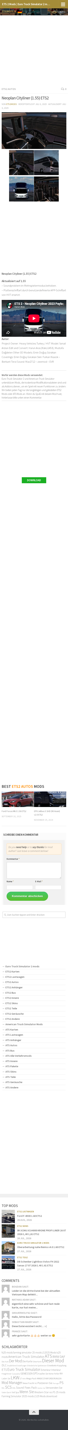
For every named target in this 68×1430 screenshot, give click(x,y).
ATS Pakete (11, 1066)
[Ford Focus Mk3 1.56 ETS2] (18, 799)
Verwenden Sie (54, 1387)
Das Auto (5, 1361)
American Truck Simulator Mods (24, 1024)
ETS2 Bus (10, 992)
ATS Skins (10, 1071)
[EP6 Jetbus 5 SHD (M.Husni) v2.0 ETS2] (50, 799)
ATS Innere (11, 1061)
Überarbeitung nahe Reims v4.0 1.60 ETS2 (40, 1247)
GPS (35, 1373)
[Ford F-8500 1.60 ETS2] (8, 1216)
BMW (55, 1357)
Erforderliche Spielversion (37, 1365)
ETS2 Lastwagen (14, 976)
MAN (24, 1379)
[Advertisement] (34, 50)
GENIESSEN (26, 1373)
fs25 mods (7, 1352)
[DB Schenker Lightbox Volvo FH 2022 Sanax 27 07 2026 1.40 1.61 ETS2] (8, 1262)
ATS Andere (11, 1087)
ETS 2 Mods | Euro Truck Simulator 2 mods (26, 4)
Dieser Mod (53, 1360)
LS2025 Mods (49, 1352)
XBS (50, 1392)
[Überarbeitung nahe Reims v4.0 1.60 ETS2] (8, 1248)
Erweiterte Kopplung (56, 1365)
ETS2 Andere (12, 1018)
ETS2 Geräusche (14, 1013)
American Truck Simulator (26, 1356)
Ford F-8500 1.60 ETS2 (29, 1215)
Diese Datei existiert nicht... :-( (29, 1326)
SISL (14, 1387)
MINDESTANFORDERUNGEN (49, 1378)
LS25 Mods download (45, 1396)
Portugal (56, 1383)
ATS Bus (9, 1050)
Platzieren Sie (44, 1383)
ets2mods (11, 104)
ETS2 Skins (11, 1003)
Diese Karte (37, 1361)
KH (61, 1373)
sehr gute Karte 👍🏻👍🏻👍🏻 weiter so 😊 (33, 1335)
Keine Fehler (54, 1373)
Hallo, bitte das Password (26, 1316)
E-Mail (39, 881)
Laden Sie (6, 1378)
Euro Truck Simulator (23, 1369)
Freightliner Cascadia (11, 1373)
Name (10, 881)
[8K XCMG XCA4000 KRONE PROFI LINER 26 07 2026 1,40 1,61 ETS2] (8, 1231)
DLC (4, 1365)
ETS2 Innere (12, 997)
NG (35, 1383)
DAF (62, 1356)
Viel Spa (15, 1392)
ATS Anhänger (13, 1040)
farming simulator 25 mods (27, 1352)
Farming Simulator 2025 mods (18, 1396)
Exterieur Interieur (51, 1370)
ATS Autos (11, 1045)
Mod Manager (12, 1382)
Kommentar (13, 859)
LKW (15, 1377)
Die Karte (27, 1361)
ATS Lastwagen (14, 1034)
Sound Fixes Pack (26, 1387)
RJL (3, 1388)
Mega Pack (31, 1378)
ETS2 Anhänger (14, 987)
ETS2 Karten (12, 971)
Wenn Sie (26, 1391)
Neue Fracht (28, 1383)
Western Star (41, 1392)
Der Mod (15, 1360)
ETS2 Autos (9, 89)
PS (62, 1382)
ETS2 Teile (11, 1008)
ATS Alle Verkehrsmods (18, 1055)
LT (21, 1378)
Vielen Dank (6, 1392)
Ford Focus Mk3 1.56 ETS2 (14, 811)
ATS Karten (11, 1029)
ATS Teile (10, 1077)
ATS (48, 1356)
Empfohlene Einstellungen (17, 1365)
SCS (8, 1387)
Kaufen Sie (43, 1373)
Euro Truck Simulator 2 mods (22, 966)
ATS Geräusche (13, 1082)
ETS (4, 1369)
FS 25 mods (59, 1392)
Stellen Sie (41, 1388)
